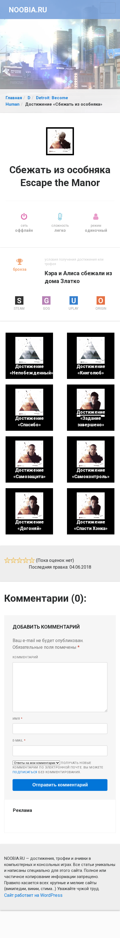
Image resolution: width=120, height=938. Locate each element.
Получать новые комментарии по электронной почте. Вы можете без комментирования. (58, 767)
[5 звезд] (32, 560)
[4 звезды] (26, 560)
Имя (17, 719)
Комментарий (25, 657)
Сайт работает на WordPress (33, 895)
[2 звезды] (13, 560)
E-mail (19, 740)
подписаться (25, 772)
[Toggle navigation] (108, 7)
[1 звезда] (7, 560)
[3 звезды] (19, 560)
